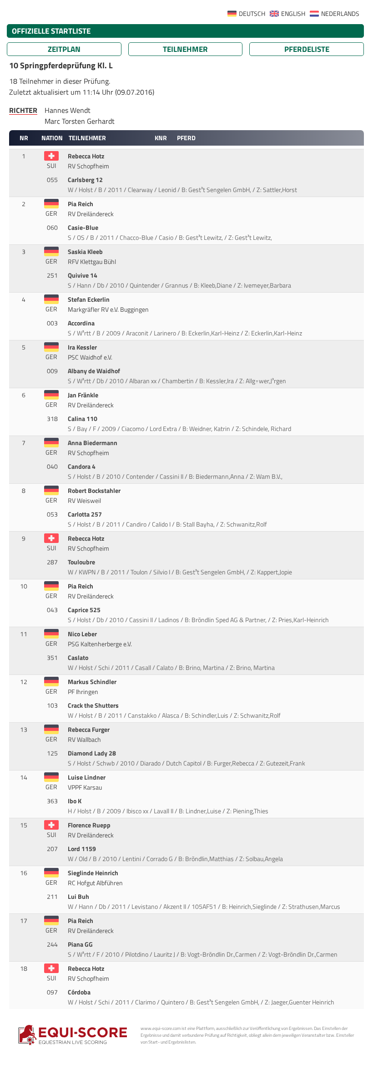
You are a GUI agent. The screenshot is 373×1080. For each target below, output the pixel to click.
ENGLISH (293, 14)
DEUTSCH (252, 14)
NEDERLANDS (340, 14)
